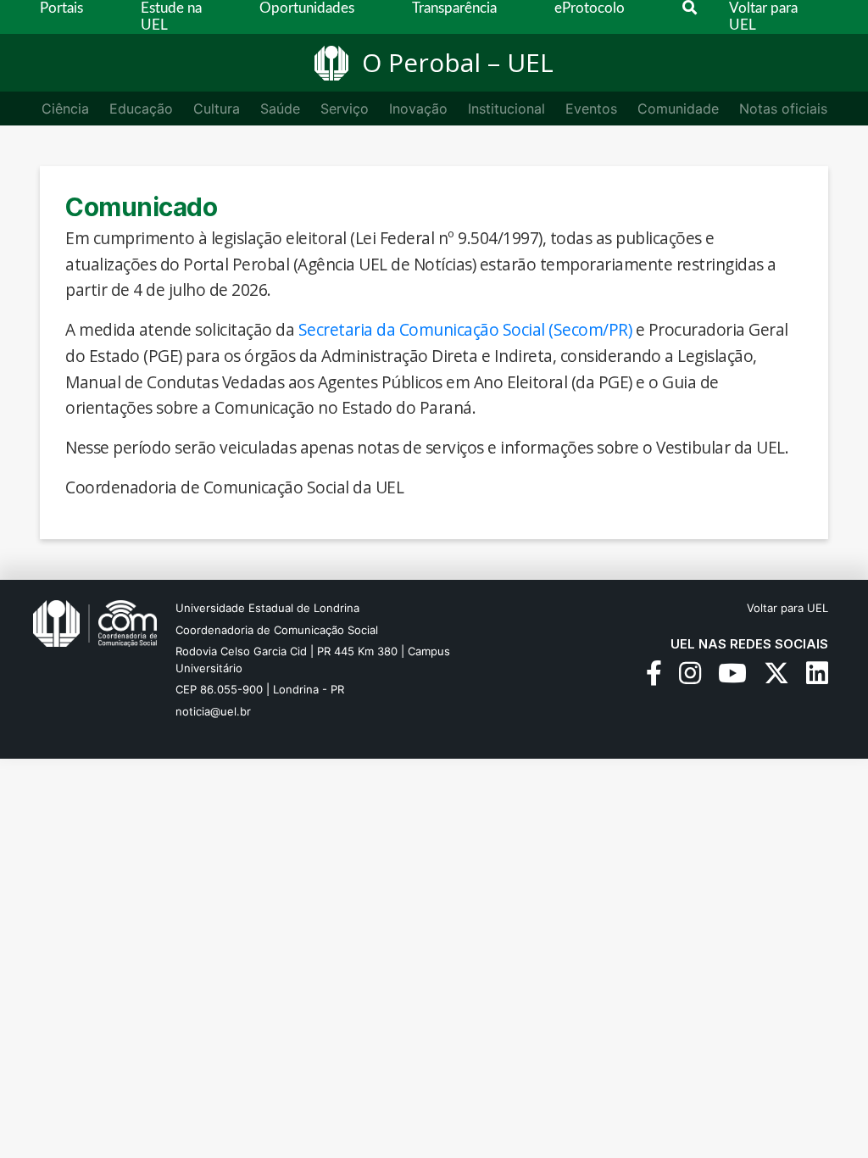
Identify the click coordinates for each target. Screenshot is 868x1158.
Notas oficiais (783, 108)
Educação (141, 108)
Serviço (344, 108)
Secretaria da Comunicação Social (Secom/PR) (465, 329)
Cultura (216, 108)
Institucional (506, 108)
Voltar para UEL (787, 608)
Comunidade (678, 108)
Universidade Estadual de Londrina (267, 608)
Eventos (591, 108)
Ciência (65, 108)
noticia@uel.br (213, 711)
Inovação (418, 108)
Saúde (280, 108)
